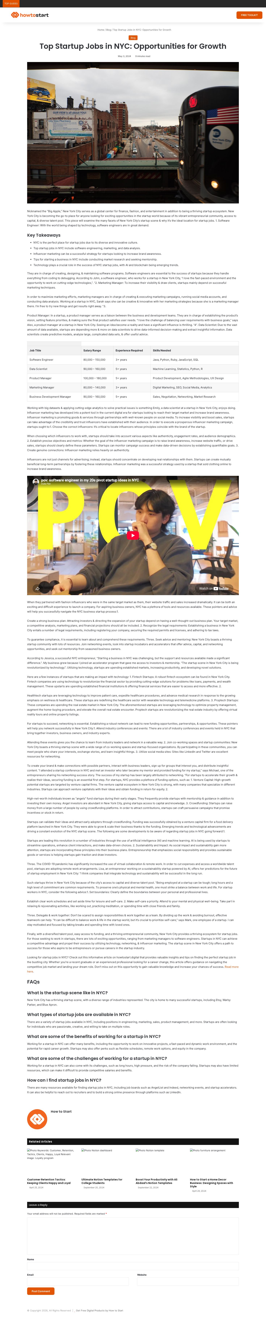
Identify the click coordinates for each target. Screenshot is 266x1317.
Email (30, 1274)
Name (30, 1259)
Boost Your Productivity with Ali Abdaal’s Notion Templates (156, 1181)
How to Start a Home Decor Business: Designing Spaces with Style (211, 1183)
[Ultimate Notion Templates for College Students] (105, 1162)
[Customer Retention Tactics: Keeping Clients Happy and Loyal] (51, 1162)
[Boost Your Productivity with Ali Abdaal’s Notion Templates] (160, 1162)
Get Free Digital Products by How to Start (99, 1310)
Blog (108, 29)
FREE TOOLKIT (249, 15)
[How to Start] (30, 15)
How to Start (61, 1111)
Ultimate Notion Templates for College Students (101, 1181)
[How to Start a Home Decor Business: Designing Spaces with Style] (214, 1162)
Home (100, 29)
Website (142, 1274)
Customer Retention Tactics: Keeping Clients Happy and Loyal (49, 1181)
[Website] (53, 1118)
